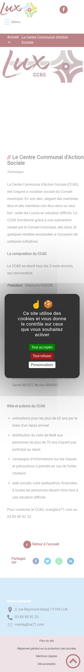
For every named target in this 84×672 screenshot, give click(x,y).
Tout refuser (42, 356)
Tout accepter (42, 347)
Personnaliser (42, 365)
